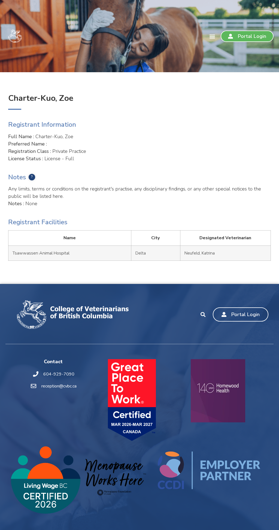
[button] (212, 36)
